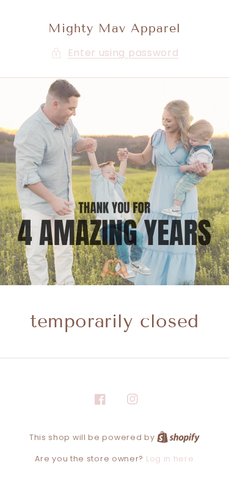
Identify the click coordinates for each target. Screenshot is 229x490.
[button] (115, 53)
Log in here (170, 458)
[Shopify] (178, 437)
